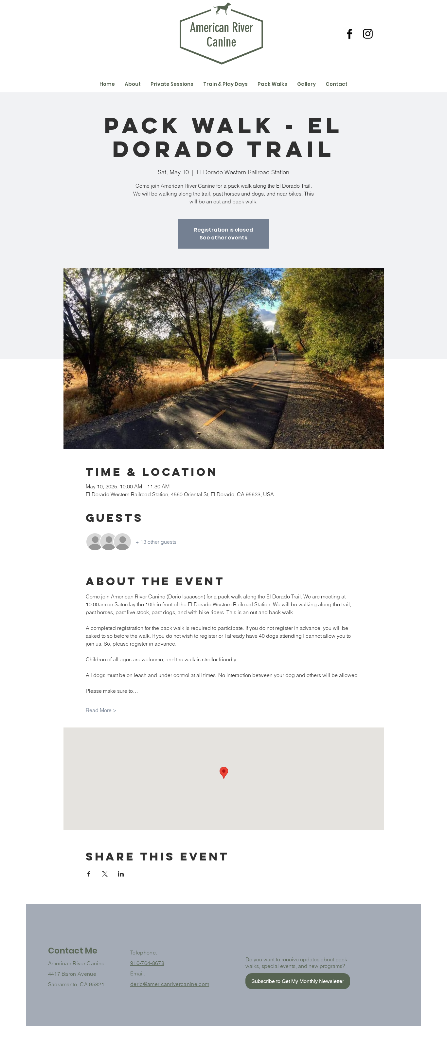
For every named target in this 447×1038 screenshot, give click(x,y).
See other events (223, 237)
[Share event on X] (105, 874)
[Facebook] (349, 33)
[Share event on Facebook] (89, 874)
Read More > (101, 710)
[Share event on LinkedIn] (121, 874)
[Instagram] (367, 33)
